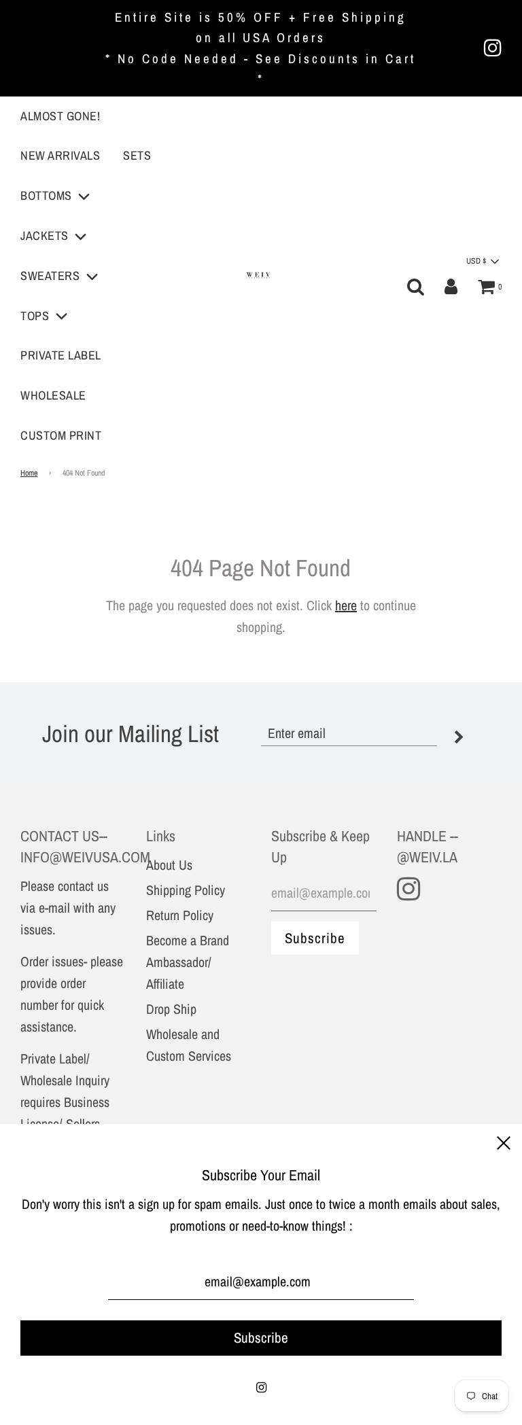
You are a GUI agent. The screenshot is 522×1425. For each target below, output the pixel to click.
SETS (137, 155)
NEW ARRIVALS (60, 155)
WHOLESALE (53, 395)
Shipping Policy (185, 890)
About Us (169, 865)
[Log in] (451, 287)
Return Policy (179, 915)
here (346, 605)
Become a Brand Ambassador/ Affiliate (187, 962)
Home (28, 473)
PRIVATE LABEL (60, 355)
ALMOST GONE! (60, 115)
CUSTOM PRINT (60, 435)
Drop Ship (171, 1009)
